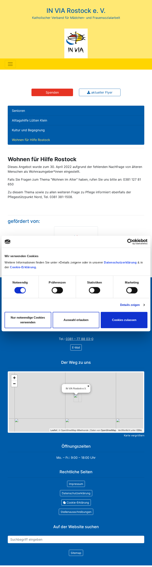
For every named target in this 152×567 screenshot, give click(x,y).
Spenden (52, 92)
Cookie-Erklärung (23, 267)
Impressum (76, 484)
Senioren (18, 111)
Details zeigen (130, 304)
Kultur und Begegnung (28, 130)
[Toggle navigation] (10, 64)
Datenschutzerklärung (120, 262)
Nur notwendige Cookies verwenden (28, 320)
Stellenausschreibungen (76, 511)
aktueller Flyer (101, 92)
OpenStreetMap (108, 430)
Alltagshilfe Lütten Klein (29, 120)
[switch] (57, 290)
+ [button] (14, 377)
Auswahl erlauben (76, 320)
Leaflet (53, 430)
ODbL (139, 430)
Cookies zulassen (124, 320)
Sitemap (76, 553)
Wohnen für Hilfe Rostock (31, 140)
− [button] (14, 383)
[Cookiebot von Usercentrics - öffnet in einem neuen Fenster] (130, 242)
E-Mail (76, 347)
